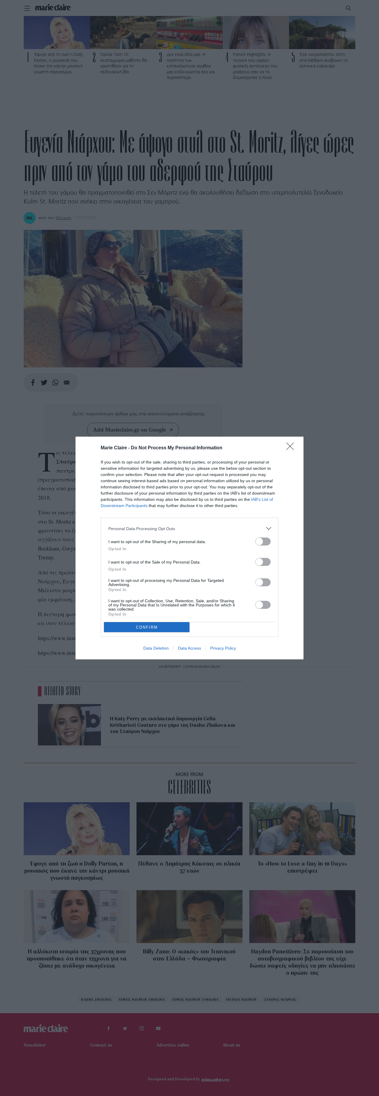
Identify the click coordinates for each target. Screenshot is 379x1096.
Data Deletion (156, 648)
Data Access (189, 648)
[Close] (292, 448)
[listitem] (189, 528)
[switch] (263, 541)
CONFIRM (147, 627)
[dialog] (189, 548)
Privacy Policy (223, 648)
